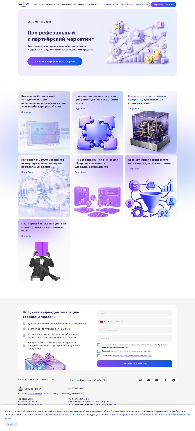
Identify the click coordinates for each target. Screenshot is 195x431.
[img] (44, 122)
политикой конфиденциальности (130, 345)
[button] (163, 4)
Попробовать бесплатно (134, 363)
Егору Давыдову (35, 394)
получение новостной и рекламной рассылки (132, 356)
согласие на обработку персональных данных (62, 414)
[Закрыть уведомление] (192, 407)
